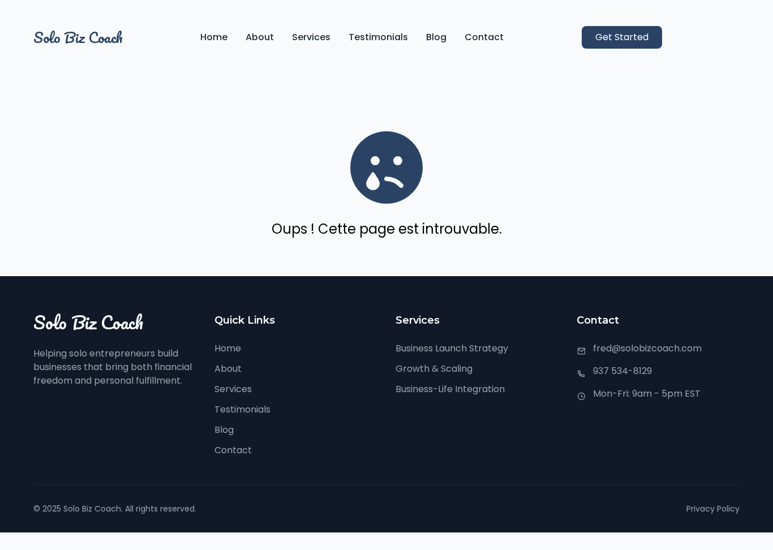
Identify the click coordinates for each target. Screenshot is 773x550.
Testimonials (378, 37)
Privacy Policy (713, 508)
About (260, 37)
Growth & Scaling (434, 368)
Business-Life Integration (450, 389)
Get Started (622, 37)
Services (311, 37)
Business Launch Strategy (452, 348)
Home (213, 37)
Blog (436, 37)
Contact (484, 37)
